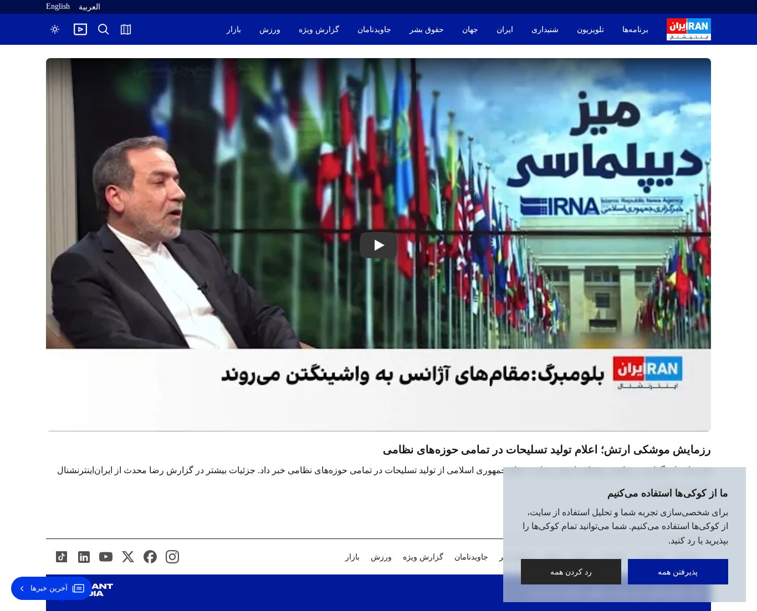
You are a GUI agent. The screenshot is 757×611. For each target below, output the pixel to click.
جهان (470, 29)
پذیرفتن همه (678, 571)
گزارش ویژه (319, 29)
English (58, 6)
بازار (234, 29)
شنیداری (545, 29)
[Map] (125, 29)
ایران (505, 29)
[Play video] (80, 29)
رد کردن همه (571, 571)
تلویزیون (590, 29)
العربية (89, 7)
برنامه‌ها (635, 29)
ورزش (269, 29)
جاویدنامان (374, 29)
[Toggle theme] (55, 29)
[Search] (103, 29)
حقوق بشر (427, 29)
